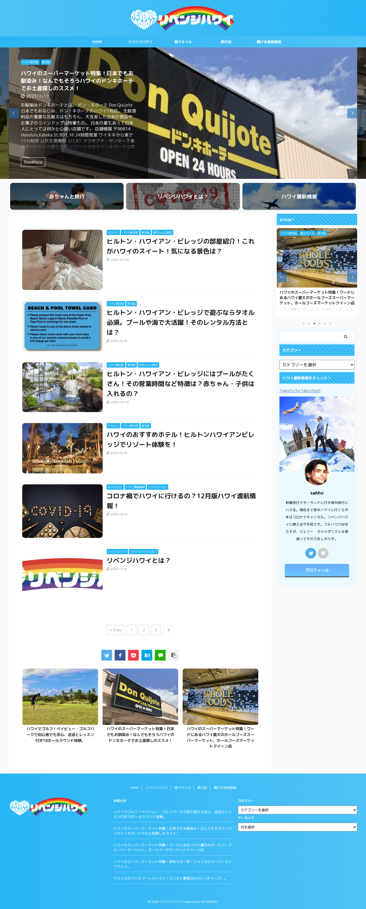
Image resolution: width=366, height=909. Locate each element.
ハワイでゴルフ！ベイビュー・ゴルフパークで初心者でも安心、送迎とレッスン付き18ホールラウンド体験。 (60, 734)
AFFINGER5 (209, 901)
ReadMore (33, 162)
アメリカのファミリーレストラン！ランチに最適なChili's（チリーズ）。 (170, 878)
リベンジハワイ (140, 41)
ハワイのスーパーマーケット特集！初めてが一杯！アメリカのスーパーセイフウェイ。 (172, 864)
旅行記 (226, 41)
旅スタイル (183, 41)
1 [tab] (303, 323)
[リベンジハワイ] (146, 655)
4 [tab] (319, 323)
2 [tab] (309, 323)
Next (352, 113)
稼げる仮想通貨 (269, 41)
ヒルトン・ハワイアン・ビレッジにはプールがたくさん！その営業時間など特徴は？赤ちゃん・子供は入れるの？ (181, 383)
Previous (14, 113)
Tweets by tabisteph (299, 391)
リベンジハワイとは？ (139, 560)
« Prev (115, 630)
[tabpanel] (60, 707)
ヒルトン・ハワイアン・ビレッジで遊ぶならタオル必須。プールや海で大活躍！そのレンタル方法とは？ (181, 322)
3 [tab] (314, 323)
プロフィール (317, 570)
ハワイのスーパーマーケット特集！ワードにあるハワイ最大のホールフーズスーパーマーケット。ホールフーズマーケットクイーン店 (220, 737)
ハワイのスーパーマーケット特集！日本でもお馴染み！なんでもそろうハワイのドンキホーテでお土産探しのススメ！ (77, 80)
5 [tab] (325, 323)
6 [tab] (330, 323)
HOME (97, 41)
